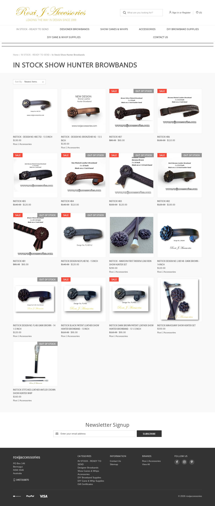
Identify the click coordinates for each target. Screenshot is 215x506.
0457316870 (22, 479)
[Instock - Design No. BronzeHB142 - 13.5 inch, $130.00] (83, 111)
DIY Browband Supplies (183, 29)
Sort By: (19, 82)
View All (146, 464)
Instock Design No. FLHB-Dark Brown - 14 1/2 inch (34, 327)
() (200, 12)
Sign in (175, 12)
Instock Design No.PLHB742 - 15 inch (79, 261)
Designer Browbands (74, 29)
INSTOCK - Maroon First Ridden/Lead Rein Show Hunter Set (130, 263)
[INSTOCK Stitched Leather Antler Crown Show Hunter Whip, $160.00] (35, 364)
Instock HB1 (19, 261)
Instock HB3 (115, 201)
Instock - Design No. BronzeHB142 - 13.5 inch (81, 138)
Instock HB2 (163, 201)
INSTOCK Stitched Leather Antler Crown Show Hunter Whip (34, 391)
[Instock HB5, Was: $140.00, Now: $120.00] (35, 175)
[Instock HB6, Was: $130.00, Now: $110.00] (179, 111)
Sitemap (114, 464)
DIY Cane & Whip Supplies (64, 37)
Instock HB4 (67, 201)
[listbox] (34, 81)
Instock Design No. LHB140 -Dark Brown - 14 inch (178, 263)
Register (186, 12)
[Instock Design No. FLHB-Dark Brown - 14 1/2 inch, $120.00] (35, 299)
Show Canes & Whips (114, 29)
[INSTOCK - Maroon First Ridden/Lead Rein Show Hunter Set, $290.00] (131, 235)
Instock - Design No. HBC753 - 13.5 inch (32, 136)
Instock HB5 (19, 201)
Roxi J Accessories (151, 461)
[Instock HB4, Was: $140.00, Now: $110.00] (83, 175)
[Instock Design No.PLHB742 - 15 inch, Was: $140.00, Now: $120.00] (83, 235)
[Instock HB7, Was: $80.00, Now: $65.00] (131, 111)
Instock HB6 (163, 136)
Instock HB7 (115, 136)
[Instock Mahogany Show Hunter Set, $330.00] (179, 299)
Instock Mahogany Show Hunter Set (176, 325)
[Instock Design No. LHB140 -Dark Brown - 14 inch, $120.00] (179, 235)
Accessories (147, 29)
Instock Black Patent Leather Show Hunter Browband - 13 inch (80, 327)
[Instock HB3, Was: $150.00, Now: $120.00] (131, 175)
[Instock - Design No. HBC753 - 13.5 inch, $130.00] (35, 111)
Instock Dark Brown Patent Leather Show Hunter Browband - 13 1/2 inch (131, 327)
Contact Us (160, 37)
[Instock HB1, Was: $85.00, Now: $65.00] (35, 235)
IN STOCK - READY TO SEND (32, 29)
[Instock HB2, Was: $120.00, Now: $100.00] (179, 175)
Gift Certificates (85, 484)
